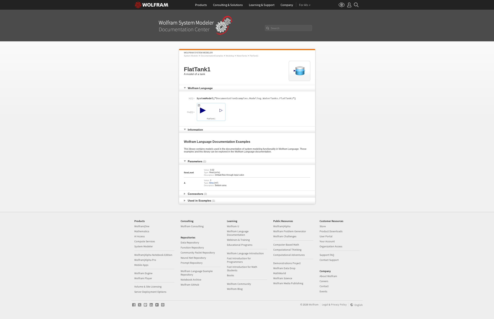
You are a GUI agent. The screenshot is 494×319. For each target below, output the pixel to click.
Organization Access (331, 246)
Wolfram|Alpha (281, 226)
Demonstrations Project (287, 263)
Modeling (230, 56)
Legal (325, 304)
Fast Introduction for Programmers (239, 260)
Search (275, 28)
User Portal (326, 236)
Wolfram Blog (235, 289)
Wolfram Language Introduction (245, 253)
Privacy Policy (339, 304)
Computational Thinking (287, 249)
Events (323, 291)
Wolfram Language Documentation (238, 233)
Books (230, 275)
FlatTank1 (254, 56)
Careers (324, 281)
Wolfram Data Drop (284, 268)
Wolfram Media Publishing (288, 283)
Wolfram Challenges (284, 236)
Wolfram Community (239, 284)
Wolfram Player (143, 278)
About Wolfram (328, 276)
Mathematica (141, 231)
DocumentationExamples (212, 56)
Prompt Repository (192, 263)
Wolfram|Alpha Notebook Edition (153, 255)
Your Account (327, 241)
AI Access (139, 236)
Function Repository (192, 247)
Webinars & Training (238, 240)
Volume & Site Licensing (148, 286)
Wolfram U (233, 226)
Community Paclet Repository (198, 252)
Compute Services (144, 241)
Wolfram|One (141, 226)
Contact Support (329, 260)
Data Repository (190, 242)
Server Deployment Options (150, 291)
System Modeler (191, 56)
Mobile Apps (141, 265)
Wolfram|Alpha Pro (145, 260)
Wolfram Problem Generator (289, 231)
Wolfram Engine (143, 273)
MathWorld (279, 273)
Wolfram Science (282, 278)
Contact (324, 286)
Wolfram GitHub (190, 284)
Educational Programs (239, 245)
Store (323, 226)
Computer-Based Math (286, 244)
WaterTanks (242, 56)
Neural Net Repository (193, 257)
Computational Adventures (289, 255)
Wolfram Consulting (192, 226)
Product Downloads (331, 231)
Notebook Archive (191, 279)
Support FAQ (327, 255)
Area (211, 183)
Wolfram (314, 304)
